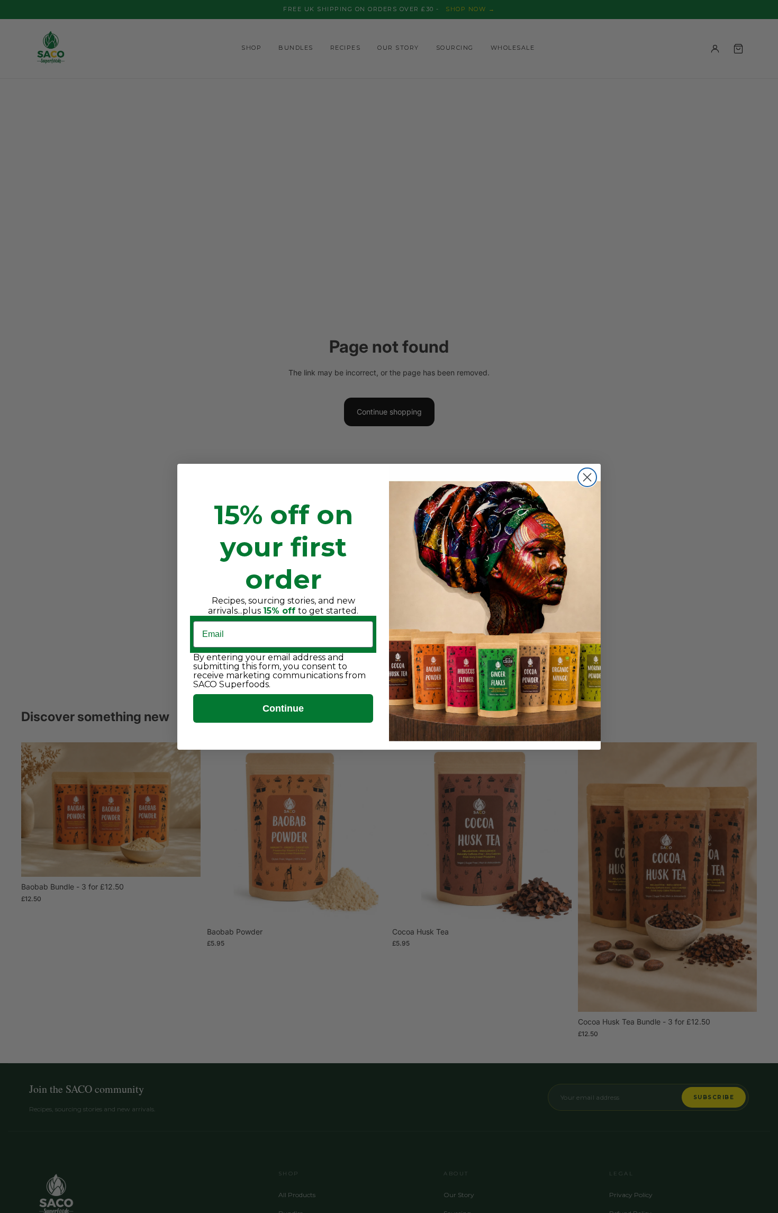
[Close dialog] (587, 477)
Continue (283, 708)
